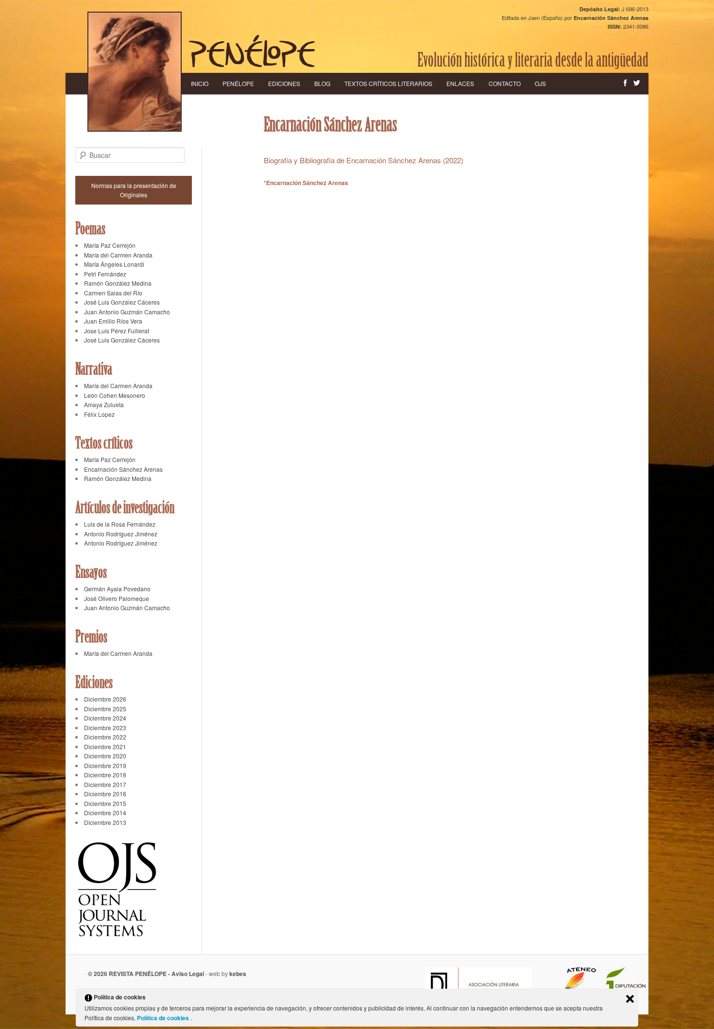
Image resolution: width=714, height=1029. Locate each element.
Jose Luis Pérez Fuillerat (116, 330)
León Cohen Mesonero (114, 395)
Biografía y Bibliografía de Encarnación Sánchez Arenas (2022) (363, 160)
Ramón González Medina (118, 283)
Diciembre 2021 (105, 746)
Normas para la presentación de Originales (133, 190)
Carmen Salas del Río (113, 293)
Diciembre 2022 (105, 737)
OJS (540, 83)
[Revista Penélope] (252, 51)
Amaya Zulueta (104, 404)
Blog (322, 83)
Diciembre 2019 (105, 765)
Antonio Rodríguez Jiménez (120, 534)
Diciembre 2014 (105, 812)
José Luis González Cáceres (122, 302)
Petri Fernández (105, 274)
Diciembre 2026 (105, 699)
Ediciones (284, 83)
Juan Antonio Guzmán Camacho (127, 312)
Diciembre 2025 (105, 708)
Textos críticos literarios (388, 83)
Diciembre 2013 (105, 822)
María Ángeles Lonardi (114, 264)
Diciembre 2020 (105, 756)
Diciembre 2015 (105, 803)
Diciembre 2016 (105, 793)
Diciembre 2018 (105, 775)
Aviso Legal (187, 973)
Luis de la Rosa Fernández (119, 524)
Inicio (199, 83)
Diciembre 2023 (105, 727)
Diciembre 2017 (105, 784)
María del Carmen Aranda (118, 255)
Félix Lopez (99, 414)
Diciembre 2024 (105, 718)
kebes (237, 973)
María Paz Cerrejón (110, 245)
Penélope (238, 83)
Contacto (505, 83)
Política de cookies (163, 1017)
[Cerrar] (630, 999)
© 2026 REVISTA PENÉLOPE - (129, 973)
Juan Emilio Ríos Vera (113, 321)
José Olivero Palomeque (116, 598)
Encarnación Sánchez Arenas (307, 182)
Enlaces (460, 83)
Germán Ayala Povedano (117, 588)
